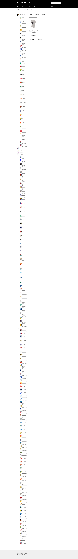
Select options (33, 35)
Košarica (26, 6)
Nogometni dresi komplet (24, 2)
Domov (18, 6)
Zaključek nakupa (35, 6)
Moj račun (30, 6)
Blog (45, 6)
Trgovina (22, 6)
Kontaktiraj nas (41, 6)
